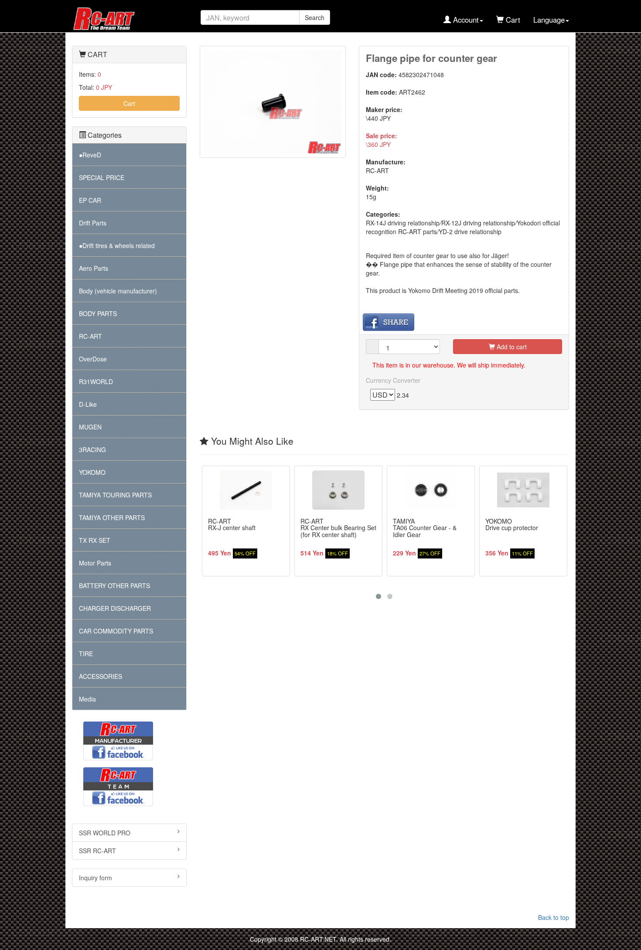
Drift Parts (92, 222)
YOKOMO (92, 472)
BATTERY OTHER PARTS (114, 585)
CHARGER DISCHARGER (115, 608)
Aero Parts (93, 268)
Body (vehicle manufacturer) (118, 290)
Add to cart (511, 346)
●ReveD (90, 154)
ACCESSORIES (100, 676)
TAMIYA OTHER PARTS (112, 517)
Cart (129, 103)
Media (87, 699)
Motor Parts (95, 562)
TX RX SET (94, 540)
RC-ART (90, 336)
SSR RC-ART (97, 850)
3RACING (92, 449)
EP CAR (90, 200)
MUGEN (90, 426)
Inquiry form (95, 877)
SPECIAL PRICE (101, 177)
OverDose (93, 358)
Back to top (553, 917)
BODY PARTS (98, 313)
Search (314, 17)
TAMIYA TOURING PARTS (115, 494)
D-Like (88, 404)
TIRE (86, 653)
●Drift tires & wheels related (117, 245)
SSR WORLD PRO (104, 832)
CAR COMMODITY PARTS (116, 631)
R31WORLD (96, 381)
